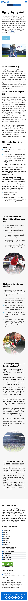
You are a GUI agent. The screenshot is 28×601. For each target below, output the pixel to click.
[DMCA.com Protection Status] (7, 564)
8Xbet (12, 31)
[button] (26, 2)
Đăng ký (10, 4)
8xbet (3, 509)
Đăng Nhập (17, 4)
